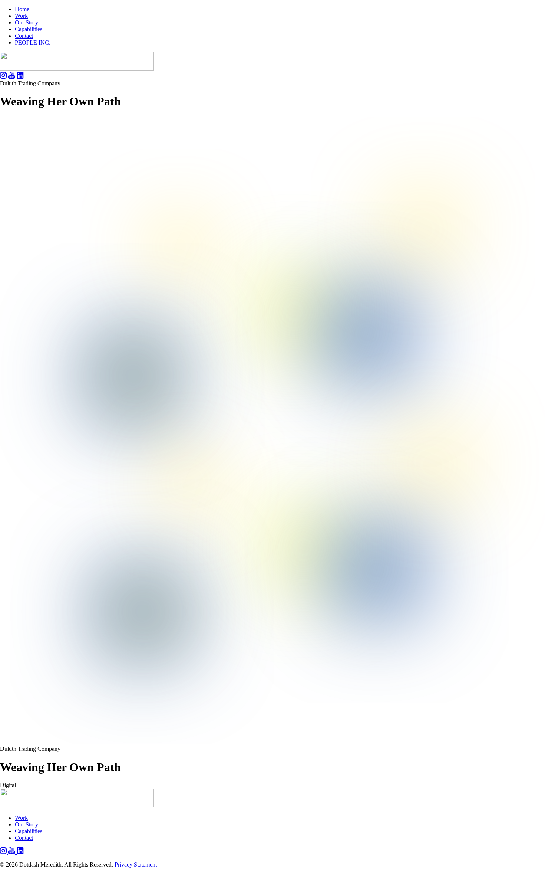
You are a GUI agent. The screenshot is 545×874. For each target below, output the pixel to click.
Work (21, 16)
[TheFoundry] (77, 68)
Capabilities (28, 29)
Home (22, 9)
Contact (24, 36)
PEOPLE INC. (32, 42)
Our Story (26, 22)
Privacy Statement (136, 864)
